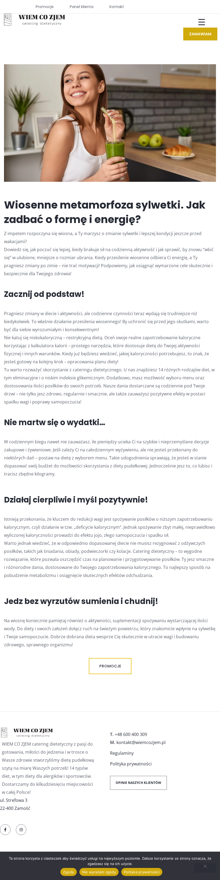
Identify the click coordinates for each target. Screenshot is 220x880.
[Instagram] (21, 829)
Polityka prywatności (131, 764)
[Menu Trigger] (198, 22)
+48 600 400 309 (131, 734)
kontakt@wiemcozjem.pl (141, 742)
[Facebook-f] (5, 829)
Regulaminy (122, 753)
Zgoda (68, 872)
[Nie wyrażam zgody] (205, 868)
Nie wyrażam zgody (99, 872)
